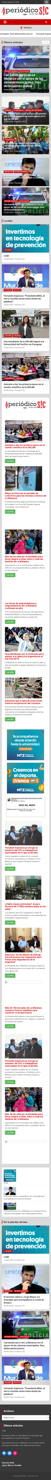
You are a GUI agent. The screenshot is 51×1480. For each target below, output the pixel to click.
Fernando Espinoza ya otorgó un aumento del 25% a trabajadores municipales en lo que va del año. (25, 116)
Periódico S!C (20, 90)
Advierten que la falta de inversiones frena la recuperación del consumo (23, 702)
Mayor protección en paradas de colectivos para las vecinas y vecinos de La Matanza (25, 495)
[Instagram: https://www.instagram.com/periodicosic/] (15, 1453)
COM (6, 256)
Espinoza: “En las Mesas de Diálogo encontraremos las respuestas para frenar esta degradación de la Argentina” (23, 958)
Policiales (24, 71)
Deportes (8, 172)
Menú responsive (46, 2)
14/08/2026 (8, 259)
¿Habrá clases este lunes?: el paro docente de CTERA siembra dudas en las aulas (25, 906)
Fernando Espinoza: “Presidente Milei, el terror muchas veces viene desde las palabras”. (24, 298)
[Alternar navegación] (5, 22)
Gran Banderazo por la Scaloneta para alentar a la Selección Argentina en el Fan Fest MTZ (24, 656)
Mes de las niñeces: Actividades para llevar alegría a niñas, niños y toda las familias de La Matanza (24, 559)
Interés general (11, 71)
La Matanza (18, 110)
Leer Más (10, 461)
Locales (8, 220)
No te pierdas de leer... (16, 1222)
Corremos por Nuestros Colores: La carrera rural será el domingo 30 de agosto (22, 146)
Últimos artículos (13, 42)
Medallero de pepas (34, 110)
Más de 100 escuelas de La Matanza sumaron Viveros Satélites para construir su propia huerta (23, 1010)
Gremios (7, 110)
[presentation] (44, 42)
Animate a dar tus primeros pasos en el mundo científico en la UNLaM (25, 446)
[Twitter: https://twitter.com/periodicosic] (9, 1453)
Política (17, 290)
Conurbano (9, 378)
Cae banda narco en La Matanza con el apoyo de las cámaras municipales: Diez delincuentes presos (23, 80)
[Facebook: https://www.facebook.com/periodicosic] (4, 1453)
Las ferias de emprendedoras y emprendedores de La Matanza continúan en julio (21, 606)
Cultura (7, 335)
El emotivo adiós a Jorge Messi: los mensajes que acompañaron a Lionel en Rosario (24, 178)
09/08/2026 (8, 90)
